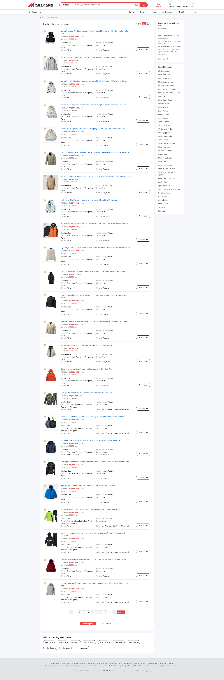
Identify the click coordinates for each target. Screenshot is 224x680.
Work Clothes (163, 200)
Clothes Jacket (133, 642)
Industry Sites (127, 663)
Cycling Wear (163, 182)
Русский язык (87, 666)
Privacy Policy (146, 671)
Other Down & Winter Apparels (169, 93)
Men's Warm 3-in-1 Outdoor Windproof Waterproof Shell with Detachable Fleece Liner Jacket (94, 81)
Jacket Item (75, 642)
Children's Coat (163, 71)
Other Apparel (163, 204)
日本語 (134, 666)
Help (154, 12)
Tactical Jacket (163, 122)
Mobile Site (162, 663)
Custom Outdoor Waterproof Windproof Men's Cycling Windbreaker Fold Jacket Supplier (92, 416)
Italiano (96, 666)
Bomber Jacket (163, 107)
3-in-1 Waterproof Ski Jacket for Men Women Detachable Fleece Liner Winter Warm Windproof (94, 224)
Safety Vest (62, 642)
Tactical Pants (163, 140)
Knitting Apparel (164, 132)
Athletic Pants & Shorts (166, 178)
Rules (194, 12)
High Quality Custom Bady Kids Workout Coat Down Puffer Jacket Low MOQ (88, 485)
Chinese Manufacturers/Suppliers (84, 663)
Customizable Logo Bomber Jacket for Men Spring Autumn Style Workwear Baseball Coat (93, 128)
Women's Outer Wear (165, 151)
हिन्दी (139, 666)
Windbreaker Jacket (165, 129)
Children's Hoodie (164, 75)
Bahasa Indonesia (173, 666)
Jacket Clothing (50, 648)
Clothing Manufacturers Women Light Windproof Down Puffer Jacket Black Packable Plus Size (95, 462)
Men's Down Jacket (165, 78)
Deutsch (104, 666)
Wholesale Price (115, 663)
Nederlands (112, 666)
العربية (121, 666)
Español (61, 666)
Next (121, 612)
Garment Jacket (82, 648)
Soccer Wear (162, 196)
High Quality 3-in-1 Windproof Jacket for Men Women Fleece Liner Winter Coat (89, 200)
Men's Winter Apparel (165, 82)
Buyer (142, 12)
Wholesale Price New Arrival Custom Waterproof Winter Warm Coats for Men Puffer (91, 440)
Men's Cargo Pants (165, 158)
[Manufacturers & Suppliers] (40, 4)
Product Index (152, 663)
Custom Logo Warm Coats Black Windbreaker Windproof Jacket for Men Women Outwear (93, 271)
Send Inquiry (143, 49)
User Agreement (125, 671)
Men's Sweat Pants (165, 165)
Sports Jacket (163, 118)
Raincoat (161, 211)
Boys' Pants (162, 154)
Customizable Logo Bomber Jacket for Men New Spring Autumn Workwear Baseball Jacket (93, 105)
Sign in (193, 6)
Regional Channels (139, 663)
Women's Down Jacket (166, 85)
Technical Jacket (164, 125)
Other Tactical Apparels (166, 143)
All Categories (36, 12)
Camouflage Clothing (165, 136)
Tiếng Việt (161, 666)
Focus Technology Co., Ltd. (96, 671)
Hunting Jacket (163, 114)
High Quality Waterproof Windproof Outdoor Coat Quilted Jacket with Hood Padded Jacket (93, 559)
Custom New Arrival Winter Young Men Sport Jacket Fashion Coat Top (86, 369)
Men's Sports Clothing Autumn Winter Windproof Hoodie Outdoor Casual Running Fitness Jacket (95, 176)
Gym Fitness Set (164, 186)
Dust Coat (161, 96)
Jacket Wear (103, 642)
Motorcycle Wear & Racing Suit (169, 189)
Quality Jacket (118, 642)
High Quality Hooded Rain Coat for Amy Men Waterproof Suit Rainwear (86, 393)
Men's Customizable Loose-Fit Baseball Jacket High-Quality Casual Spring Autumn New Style (94, 57)
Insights (170, 663)
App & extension (167, 12)
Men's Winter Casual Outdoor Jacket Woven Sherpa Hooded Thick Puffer (87, 345)
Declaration (136, 671)
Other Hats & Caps (165, 100)
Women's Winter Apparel (166, 89)
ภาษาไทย (146, 666)
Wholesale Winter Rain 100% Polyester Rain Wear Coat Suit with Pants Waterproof (90, 509)
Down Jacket (163, 111)
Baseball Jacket (164, 104)
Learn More (163, 59)
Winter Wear (49, 642)
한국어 (127, 666)
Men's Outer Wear (164, 147)
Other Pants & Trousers (166, 169)
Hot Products (55, 663)
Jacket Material (66, 648)
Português (69, 666)
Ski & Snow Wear (164, 193)
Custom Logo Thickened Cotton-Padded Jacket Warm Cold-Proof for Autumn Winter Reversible (95, 152)
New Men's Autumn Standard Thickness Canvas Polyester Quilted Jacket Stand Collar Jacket (94, 321)
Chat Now (107, 623)
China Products (66, 663)
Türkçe (154, 666)
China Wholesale (102, 663)
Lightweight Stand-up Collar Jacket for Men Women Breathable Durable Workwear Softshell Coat (95, 247)
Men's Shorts (162, 161)
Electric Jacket (89, 642)
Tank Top (161, 207)
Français (78, 666)
